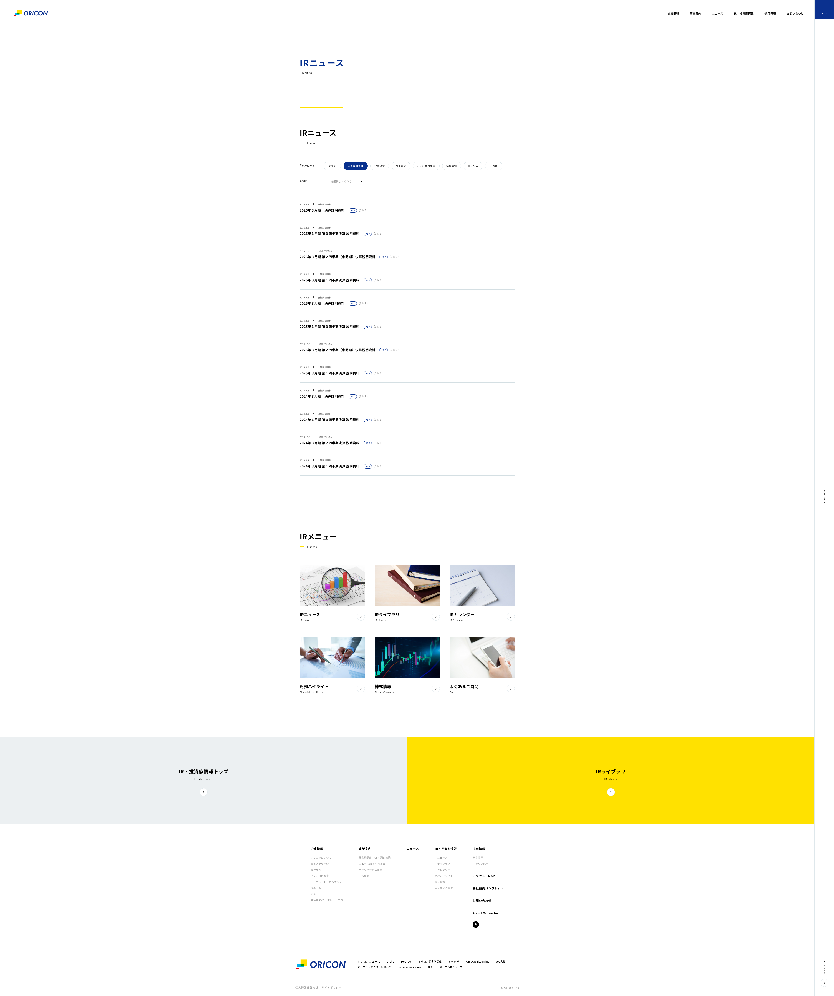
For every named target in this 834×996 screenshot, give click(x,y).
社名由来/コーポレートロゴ (327, 900)
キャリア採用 (480, 864)
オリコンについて (321, 857)
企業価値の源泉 (320, 876)
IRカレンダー (442, 870)
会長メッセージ (320, 864)
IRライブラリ (442, 864)
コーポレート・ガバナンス (326, 882)
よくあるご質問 (444, 888)
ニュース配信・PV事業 (372, 864)
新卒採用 (478, 857)
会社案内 (316, 870)
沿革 (313, 894)
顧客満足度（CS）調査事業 (375, 857)
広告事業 (364, 876)
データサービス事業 (370, 870)
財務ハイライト (444, 876)
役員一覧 (316, 888)
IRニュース (441, 857)
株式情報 (440, 882)
